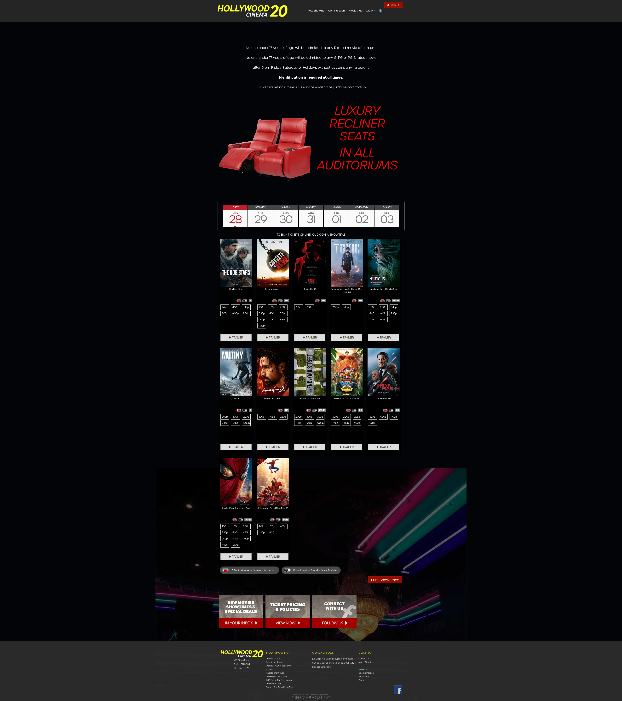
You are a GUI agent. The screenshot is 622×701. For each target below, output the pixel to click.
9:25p (272, 532)
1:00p (261, 307)
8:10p (235, 544)
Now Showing (315, 10)
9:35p (372, 423)
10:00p (246, 423)
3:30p (262, 313)
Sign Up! (395, 5)
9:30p (262, 325)
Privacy (362, 680)
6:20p (262, 532)
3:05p (357, 416)
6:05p (262, 319)
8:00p (225, 313)
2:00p (283, 307)
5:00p (283, 313)
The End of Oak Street (276, 676)
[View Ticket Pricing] (287, 611)
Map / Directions (366, 662)
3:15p (272, 526)
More (369, 10)
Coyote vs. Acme (274, 662)
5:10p (346, 423)
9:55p (383, 319)
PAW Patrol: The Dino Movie (279, 680)
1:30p (272, 307)
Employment (364, 676)
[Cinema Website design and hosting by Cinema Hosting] (311, 696)
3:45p (394, 307)
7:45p (225, 423)
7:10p (246, 307)
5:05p (225, 538)
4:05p (235, 532)
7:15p (346, 307)
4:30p (235, 307)
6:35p (235, 538)
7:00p (272, 319)
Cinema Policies (366, 673)
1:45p (224, 307)
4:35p (246, 532)
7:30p (394, 313)
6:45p (383, 313)
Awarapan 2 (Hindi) (275, 673)
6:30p (357, 423)
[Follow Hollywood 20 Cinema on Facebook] (398, 689)
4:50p (283, 526)
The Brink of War (273, 683)
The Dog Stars (273, 658)
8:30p (283, 319)
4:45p (372, 313)
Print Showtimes (385, 579)
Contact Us (363, 658)
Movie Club (356, 10)
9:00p (235, 313)
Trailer (237, 337)
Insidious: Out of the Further (279, 665)
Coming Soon (336, 10)
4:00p (383, 416)
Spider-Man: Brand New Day (279, 687)
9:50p (246, 313)
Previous (218, 216)
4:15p (272, 416)
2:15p (298, 307)
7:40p (225, 544)
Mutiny (269, 669)
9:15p (372, 319)
